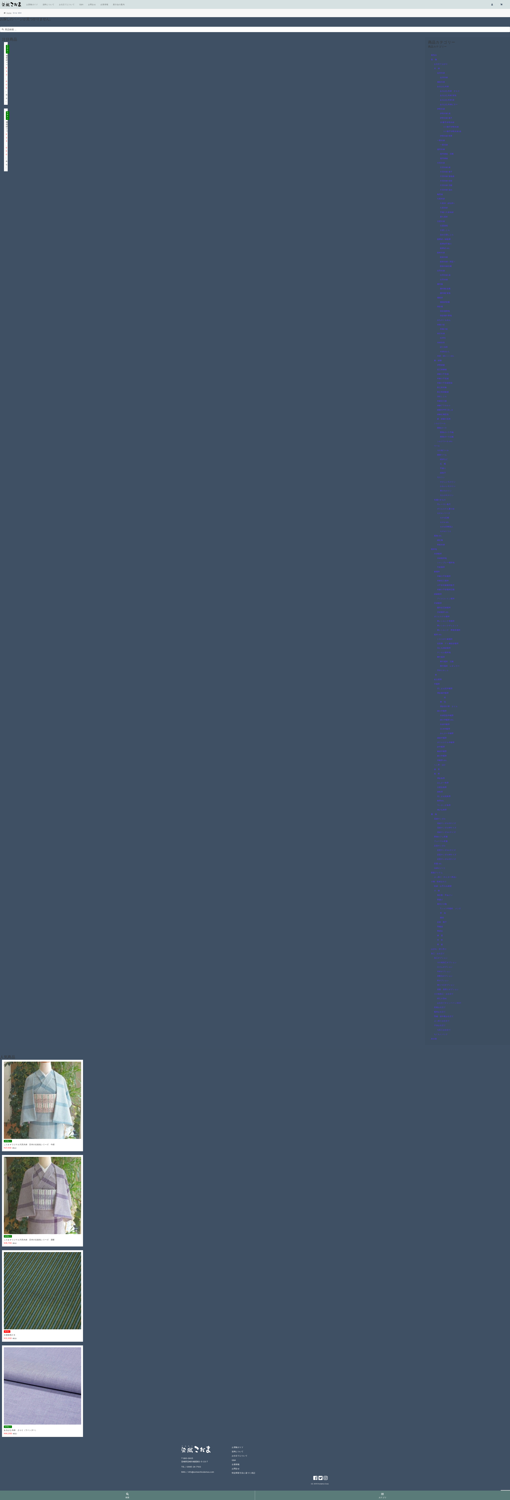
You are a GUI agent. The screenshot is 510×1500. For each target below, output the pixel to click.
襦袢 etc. (438, 634)
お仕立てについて (67, 4)
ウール (437, 446)
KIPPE (443, 338)
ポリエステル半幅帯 (446, 742)
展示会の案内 (119, 4)
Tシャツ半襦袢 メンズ (450, 908)
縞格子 (443, 473)
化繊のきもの (440, 500)
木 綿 (437, 68)
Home (9, 13)
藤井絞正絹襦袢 (444, 607)
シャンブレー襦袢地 (446, 562)
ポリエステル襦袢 (442, 616)
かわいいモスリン (448, 486)
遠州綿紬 (444, 158)
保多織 (440, 306)
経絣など (444, 459)
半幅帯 (437, 684)
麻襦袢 (437, 571)
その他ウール (443, 450)
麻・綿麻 (438, 360)
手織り (443, 468)
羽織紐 (440, 926)
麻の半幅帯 (442, 756)
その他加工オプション (447, 962)
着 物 (434, 59)
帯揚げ (440, 899)
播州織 (440, 284)
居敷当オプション (445, 976)
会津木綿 (441, 73)
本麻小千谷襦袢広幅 (446, 589)
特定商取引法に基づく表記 (243, 1473)
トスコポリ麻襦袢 (445, 639)
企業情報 (104, 4)
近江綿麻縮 (442, 369)
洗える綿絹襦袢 (444, 648)
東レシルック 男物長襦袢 (448, 630)
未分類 (434, 1039)
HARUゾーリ (439, 868)
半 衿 (440, 940)
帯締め (440, 931)
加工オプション (441, 958)
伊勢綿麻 (441, 365)
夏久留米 (444, 217)
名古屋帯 (438, 679)
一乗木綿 (441, 140)
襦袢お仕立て (440, 1012)
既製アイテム (437, 872)
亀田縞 (440, 194)
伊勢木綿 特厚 (446, 136)
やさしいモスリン (448, 482)
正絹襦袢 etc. (443, 612)
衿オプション (443, 980)
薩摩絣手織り (446, 243)
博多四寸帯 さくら (449, 706)
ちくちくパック (441, 1034)
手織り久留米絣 (447, 212)
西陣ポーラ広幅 (447, 437)
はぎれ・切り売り (439, 949)
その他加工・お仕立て (444, 994)
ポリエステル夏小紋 (446, 509)
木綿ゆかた (445, 351)
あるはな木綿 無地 (448, 95)
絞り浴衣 (444, 347)
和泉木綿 (441, 544)
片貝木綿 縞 (445, 167)
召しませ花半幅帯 (445, 688)
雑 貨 (440, 935)
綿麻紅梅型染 (443, 414)
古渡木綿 (441, 221)
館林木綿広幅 (446, 266)
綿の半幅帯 (442, 711)
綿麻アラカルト (444, 405)
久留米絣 (441, 198)
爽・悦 (443, 702)
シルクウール (440, 423)
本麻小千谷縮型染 (445, 383)
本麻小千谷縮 (443, 378)
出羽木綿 (441, 270)
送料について (48, 4)
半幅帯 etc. (442, 760)
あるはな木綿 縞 (447, 100)
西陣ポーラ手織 (447, 432)
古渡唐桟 (444, 225)
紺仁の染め (442, 998)
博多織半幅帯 (443, 693)
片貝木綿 (441, 163)
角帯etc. (441, 800)
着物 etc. (438, 536)
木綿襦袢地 (442, 558)
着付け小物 (442, 904)
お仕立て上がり (441, 64)
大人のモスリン (447, 495)
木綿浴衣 (441, 342)
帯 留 (440, 944)
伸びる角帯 (442, 809)
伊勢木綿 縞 (445, 113)
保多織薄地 (445, 311)
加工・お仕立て (438, 953)
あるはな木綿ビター (449, 104)
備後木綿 (441, 82)
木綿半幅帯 (445, 724)
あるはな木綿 (443, 86)
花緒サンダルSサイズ (446, 823)
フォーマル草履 (441, 841)
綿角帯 (440, 792)
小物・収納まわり (439, 881)
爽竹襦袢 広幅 (447, 661)
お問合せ (92, 4)
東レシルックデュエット (448, 625)
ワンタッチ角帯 (444, 805)
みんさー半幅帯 (447, 733)
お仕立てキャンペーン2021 (449, 1003)
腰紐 (442, 917)
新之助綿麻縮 (443, 392)
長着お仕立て (440, 1007)
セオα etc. (445, 522)
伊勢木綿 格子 (446, 118)
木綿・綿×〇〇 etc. (445, 356)
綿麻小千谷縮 (443, 374)
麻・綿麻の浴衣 (444, 419)
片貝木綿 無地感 (447, 176)
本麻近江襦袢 (443, 580)
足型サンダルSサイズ (446, 859)
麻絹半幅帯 (442, 751)
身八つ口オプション (446, 985)
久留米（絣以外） (448, 203)
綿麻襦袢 (438, 594)
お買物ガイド (32, 4)
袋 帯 (437, 769)
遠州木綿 (441, 149)
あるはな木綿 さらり (450, 91)
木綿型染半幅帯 (447, 715)
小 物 (437, 890)
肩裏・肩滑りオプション (448, 989)
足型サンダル (440, 845)
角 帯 (437, 774)
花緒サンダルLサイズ (446, 832)
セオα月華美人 (446, 526)
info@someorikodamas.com (201, 1472)
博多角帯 (441, 778)
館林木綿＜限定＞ (448, 261)
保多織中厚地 (446, 315)
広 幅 (443, 464)
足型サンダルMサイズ (446, 854)
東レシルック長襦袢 (446, 621)
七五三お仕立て (444, 1030)
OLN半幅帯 (445, 729)
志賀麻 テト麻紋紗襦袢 (448, 643)
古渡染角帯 (442, 787)
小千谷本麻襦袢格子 (446, 585)
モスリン (441, 477)
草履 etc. (438, 863)
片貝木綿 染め (446, 190)
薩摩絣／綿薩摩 (444, 239)
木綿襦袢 (438, 553)
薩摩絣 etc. (445, 248)
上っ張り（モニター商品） (445, 877)
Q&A (81, 4)
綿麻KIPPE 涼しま (445, 410)
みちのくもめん (444, 320)
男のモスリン (446, 491)
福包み (434, 55)
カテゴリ (382, 1497)
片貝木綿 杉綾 (446, 181)
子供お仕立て (440, 1025)
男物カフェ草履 (441, 836)
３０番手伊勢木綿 (451, 127)
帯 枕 (443, 913)
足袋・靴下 (442, 922)
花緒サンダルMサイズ (446, 827)
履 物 (434, 814)
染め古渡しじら (447, 234)
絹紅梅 (440, 540)
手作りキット (443, 670)
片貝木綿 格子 (446, 172)
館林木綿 (441, 252)
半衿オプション (444, 971)
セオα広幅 (444, 517)
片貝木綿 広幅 (446, 185)
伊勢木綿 (441, 109)
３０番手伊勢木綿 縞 (452, 131)
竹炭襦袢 (441, 567)
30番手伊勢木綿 (447, 122)
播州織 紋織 (445, 288)
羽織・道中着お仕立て (444, 1016)
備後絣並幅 (445, 302)
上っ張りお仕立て (442, 1021)
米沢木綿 (441, 333)
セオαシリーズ (443, 513)
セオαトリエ (445, 531)
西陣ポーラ (442, 428)
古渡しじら (445, 230)
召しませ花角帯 (444, 796)
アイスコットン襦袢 (446, 598)
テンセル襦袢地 (444, 652)
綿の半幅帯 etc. (447, 720)
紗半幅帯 (441, 747)
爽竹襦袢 (441, 657)
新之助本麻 (442, 387)
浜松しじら (442, 396)
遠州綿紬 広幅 (447, 154)
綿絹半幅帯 (442, 738)
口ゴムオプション (445, 967)
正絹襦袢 (438, 603)
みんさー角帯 (443, 783)
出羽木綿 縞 (445, 275)
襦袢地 (434, 549)
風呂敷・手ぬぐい (445, 895)
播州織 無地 (445, 293)
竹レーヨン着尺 (444, 504)
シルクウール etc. (445, 441)
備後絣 (440, 297)
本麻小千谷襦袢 (444, 576)
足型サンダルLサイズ (446, 850)
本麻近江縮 (442, 401)
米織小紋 (441, 324)
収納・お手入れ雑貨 (443, 886)
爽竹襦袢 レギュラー (450, 666)
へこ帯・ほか (440, 765)
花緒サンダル (440, 819)
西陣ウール (442, 455)
